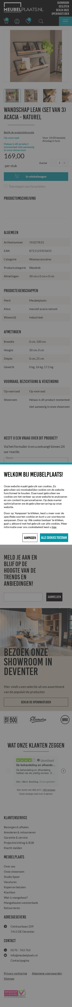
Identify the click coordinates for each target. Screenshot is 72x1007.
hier (54, 526)
